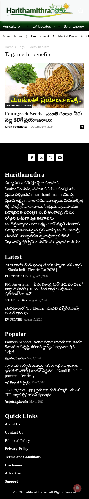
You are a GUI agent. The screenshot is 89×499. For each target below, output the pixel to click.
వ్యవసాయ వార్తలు (15, 358)
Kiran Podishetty (16, 126)
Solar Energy (16, 300)
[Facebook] (31, 157)
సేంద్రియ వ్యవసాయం (16, 401)
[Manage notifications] (77, 488)
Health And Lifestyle (18, 105)
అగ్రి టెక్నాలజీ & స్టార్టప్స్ (17, 382)
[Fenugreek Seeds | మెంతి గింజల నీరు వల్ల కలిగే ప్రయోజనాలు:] (44, 85)
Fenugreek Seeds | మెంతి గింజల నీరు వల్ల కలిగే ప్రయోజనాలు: (43, 117)
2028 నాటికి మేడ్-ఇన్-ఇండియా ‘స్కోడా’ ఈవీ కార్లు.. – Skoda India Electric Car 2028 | (44, 267)
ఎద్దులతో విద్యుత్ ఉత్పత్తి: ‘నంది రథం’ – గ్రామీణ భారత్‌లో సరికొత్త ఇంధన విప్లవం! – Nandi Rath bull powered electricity (43, 371)
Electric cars (16, 276)
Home (9, 47)
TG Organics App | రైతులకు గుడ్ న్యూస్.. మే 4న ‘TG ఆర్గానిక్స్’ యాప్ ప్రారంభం (42, 392)
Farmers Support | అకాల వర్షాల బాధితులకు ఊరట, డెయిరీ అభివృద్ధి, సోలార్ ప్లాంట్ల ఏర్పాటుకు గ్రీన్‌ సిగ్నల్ (44, 347)
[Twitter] (41, 157)
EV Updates (13, 319)
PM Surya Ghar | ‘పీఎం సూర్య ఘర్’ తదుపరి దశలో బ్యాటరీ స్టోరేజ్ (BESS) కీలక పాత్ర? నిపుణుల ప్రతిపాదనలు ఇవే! (44, 289)
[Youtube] (59, 157)
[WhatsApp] (50, 157)
